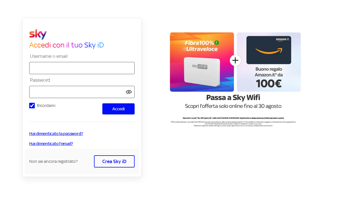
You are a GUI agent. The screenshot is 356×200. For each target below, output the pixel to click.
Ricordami (46, 105)
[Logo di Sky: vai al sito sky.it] (84, 34)
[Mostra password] (129, 92)
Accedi (118, 108)
